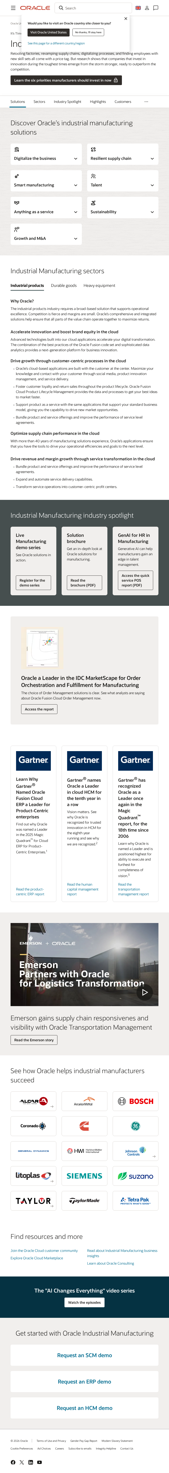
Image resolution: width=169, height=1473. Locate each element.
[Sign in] (147, 8)
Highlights (98, 101)
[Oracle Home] (35, 8)
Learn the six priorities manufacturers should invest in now (62, 80)
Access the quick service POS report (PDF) (135, 580)
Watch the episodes (84, 1302)
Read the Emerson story (34, 1040)
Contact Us (126, 1448)
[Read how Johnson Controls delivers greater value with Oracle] (135, 1151)
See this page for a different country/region (56, 43)
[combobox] (93, 8)
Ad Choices (44, 1448)
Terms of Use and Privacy (51, 1440)
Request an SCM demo (84, 1355)
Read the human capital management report (82, 889)
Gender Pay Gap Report (83, 1440)
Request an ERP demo (84, 1381)
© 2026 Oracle (19, 1440)
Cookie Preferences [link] (22, 1448)
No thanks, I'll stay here (88, 32)
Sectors (39, 101)
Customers (123, 101)
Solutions (18, 101)
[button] (13, 8)
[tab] (27, 285)
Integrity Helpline (106, 1448)
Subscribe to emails (80, 1448)
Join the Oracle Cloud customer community (44, 1250)
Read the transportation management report (133, 889)
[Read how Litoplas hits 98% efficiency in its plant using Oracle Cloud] (33, 1175)
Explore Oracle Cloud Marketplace (37, 1258)
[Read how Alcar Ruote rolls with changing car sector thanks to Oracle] (33, 1101)
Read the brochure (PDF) (83, 582)
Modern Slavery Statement (117, 1440)
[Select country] (138, 8)
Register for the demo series (32, 582)
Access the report (39, 709)
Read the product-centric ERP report (30, 891)
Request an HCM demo (84, 1407)
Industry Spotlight (67, 101)
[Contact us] (155, 8)
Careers (59, 1448)
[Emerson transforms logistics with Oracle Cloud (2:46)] (84, 964)
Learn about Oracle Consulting (110, 1263)
